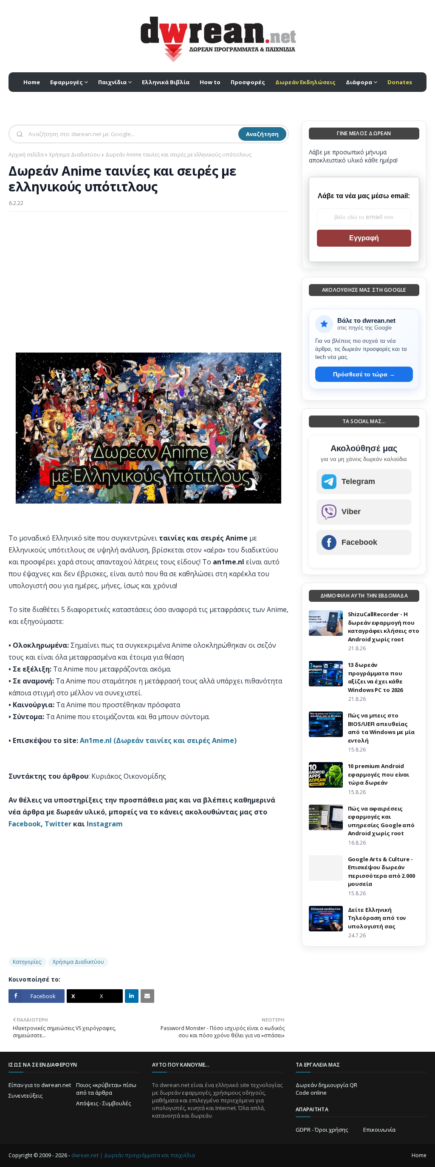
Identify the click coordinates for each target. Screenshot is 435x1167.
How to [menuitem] (210, 82)
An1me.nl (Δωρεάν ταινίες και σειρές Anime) (158, 740)
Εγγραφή (364, 238)
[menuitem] (305, 82)
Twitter (58, 823)
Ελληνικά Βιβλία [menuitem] (165, 82)
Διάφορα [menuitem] (359, 82)
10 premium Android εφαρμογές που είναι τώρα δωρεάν (379, 774)
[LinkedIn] (131, 996)
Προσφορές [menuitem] (248, 82)
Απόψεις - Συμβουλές (103, 1103)
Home (419, 1155)
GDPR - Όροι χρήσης (322, 1129)
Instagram (105, 823)
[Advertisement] (148, 279)
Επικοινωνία (379, 1129)
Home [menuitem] (31, 82)
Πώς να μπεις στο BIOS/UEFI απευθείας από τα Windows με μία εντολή (381, 728)
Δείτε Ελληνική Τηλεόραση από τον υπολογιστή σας (377, 918)
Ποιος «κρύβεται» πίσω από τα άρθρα (106, 1088)
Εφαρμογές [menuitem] (66, 82)
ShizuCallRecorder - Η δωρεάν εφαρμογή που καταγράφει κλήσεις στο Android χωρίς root (383, 626)
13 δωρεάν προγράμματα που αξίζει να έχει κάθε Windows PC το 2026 (375, 677)
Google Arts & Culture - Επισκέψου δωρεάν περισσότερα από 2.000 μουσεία (381, 871)
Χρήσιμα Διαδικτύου (74, 154)
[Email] (147, 996)
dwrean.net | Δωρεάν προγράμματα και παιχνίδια (133, 1155)
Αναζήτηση (262, 134)
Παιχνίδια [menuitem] (112, 82)
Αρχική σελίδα (26, 154)
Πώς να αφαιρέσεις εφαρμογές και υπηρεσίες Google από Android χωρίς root (381, 821)
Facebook (24, 823)
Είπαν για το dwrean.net (39, 1085)
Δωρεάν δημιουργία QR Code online (326, 1088)
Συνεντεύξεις (25, 1095)
